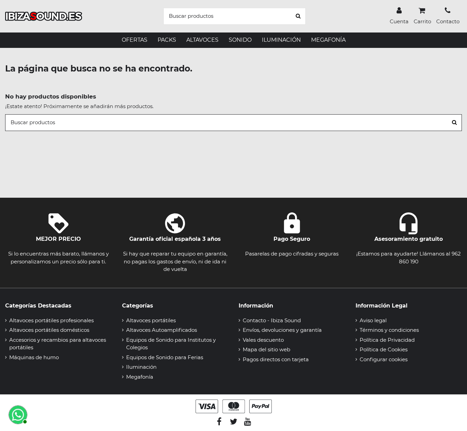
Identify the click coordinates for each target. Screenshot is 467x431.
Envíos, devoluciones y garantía (282, 330)
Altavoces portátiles (151, 320)
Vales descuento (263, 340)
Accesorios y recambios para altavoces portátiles (57, 344)
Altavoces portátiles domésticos (49, 330)
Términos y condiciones (389, 330)
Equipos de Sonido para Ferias (164, 357)
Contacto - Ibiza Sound (272, 320)
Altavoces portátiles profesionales (51, 320)
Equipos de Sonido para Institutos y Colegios (171, 344)
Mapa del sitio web (266, 349)
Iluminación (141, 367)
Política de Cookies (384, 349)
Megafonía (139, 377)
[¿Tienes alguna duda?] (17, 414)
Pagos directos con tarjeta (276, 359)
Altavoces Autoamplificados (161, 330)
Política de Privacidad (387, 340)
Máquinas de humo (34, 357)
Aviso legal (373, 320)
